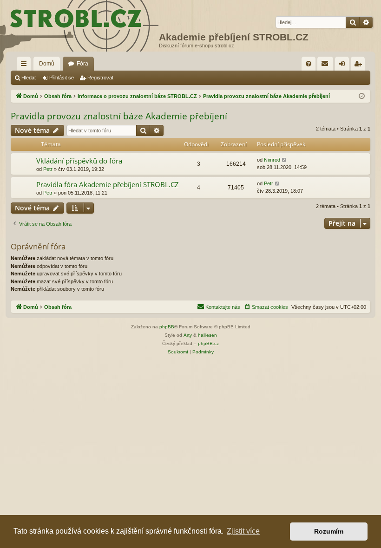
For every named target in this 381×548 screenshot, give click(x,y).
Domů (46, 63)
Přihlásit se (61, 77)
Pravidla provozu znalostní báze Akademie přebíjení (119, 116)
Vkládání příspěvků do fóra (79, 160)
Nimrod (272, 160)
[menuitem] (308, 64)
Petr (48, 169)
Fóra (82, 63)
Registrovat (100, 77)
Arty (188, 335)
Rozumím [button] (328, 531)
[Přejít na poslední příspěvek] (285, 160)
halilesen (207, 335)
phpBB (166, 326)
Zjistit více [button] (243, 531)
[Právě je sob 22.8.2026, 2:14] (362, 96)
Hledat (28, 77)
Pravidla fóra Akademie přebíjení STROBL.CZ (107, 184)
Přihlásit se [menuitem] (344, 65)
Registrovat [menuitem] (360, 65)
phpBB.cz (208, 343)
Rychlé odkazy (25, 65)
